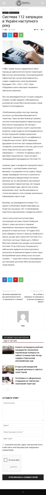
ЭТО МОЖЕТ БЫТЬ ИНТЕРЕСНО (16, 338)
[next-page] (7, 389)
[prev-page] (3, 389)
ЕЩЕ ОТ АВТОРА (10, 341)
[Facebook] (4, 35)
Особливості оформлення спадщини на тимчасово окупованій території (28, 381)
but (6, 29)
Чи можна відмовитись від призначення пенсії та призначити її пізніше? (12, 296)
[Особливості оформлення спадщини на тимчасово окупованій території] (8, 381)
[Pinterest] (15, 35)
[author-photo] (23, 322)
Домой (4, 9)
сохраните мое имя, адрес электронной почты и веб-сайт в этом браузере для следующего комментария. (22, 447)
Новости (12, 9)
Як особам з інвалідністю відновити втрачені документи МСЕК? (34, 298)
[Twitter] (10, 35)
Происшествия (22, 9)
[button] (4, 3)
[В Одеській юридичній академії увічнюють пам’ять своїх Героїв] (8, 369)
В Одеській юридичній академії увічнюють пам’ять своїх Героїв (29, 369)
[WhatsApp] (21, 35)
